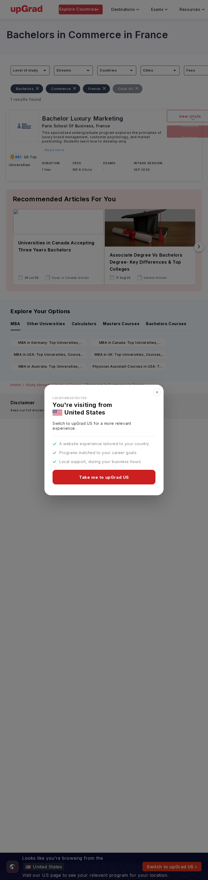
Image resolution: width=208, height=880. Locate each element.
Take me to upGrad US (104, 477)
